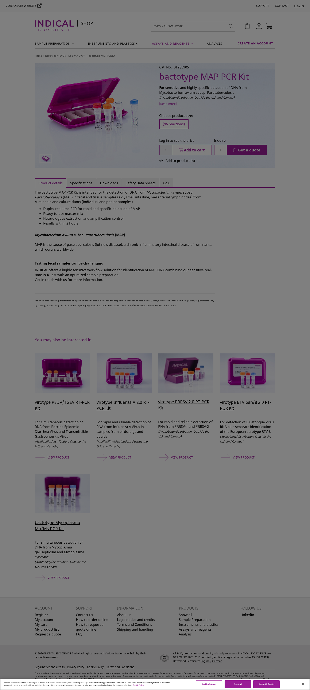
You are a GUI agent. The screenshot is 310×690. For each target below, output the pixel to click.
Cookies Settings (209, 684)
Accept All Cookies (266, 684)
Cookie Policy (138, 685)
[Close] (303, 684)
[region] (155, 684)
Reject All (238, 684)
